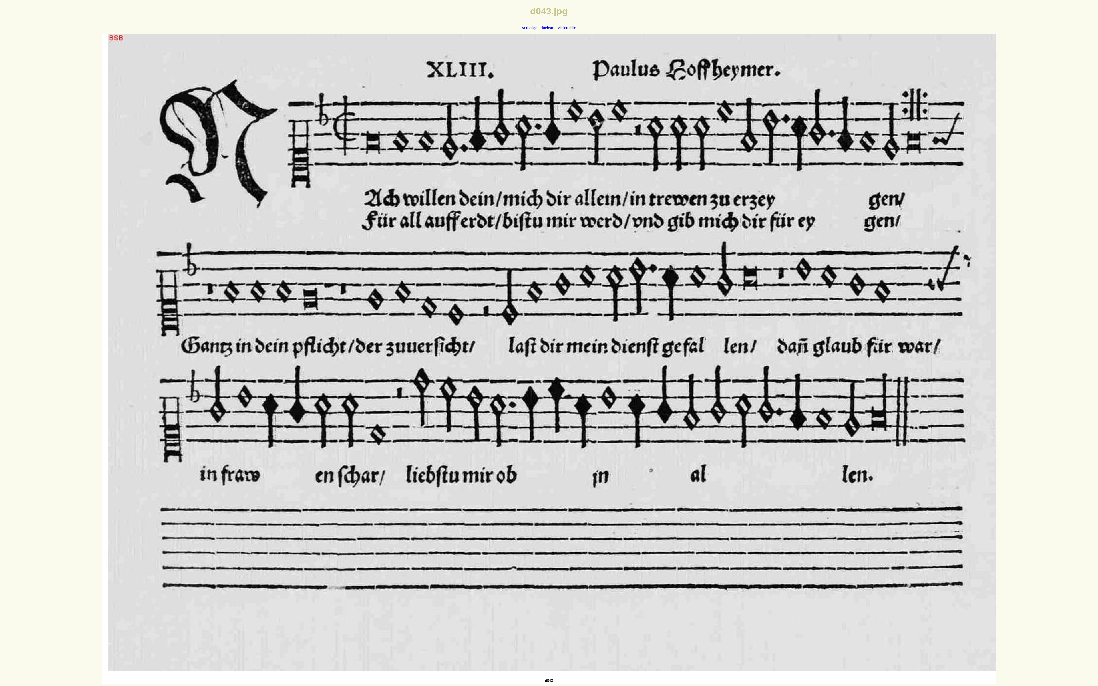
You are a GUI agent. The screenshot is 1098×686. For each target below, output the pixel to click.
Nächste (547, 28)
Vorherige (529, 28)
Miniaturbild (566, 28)
